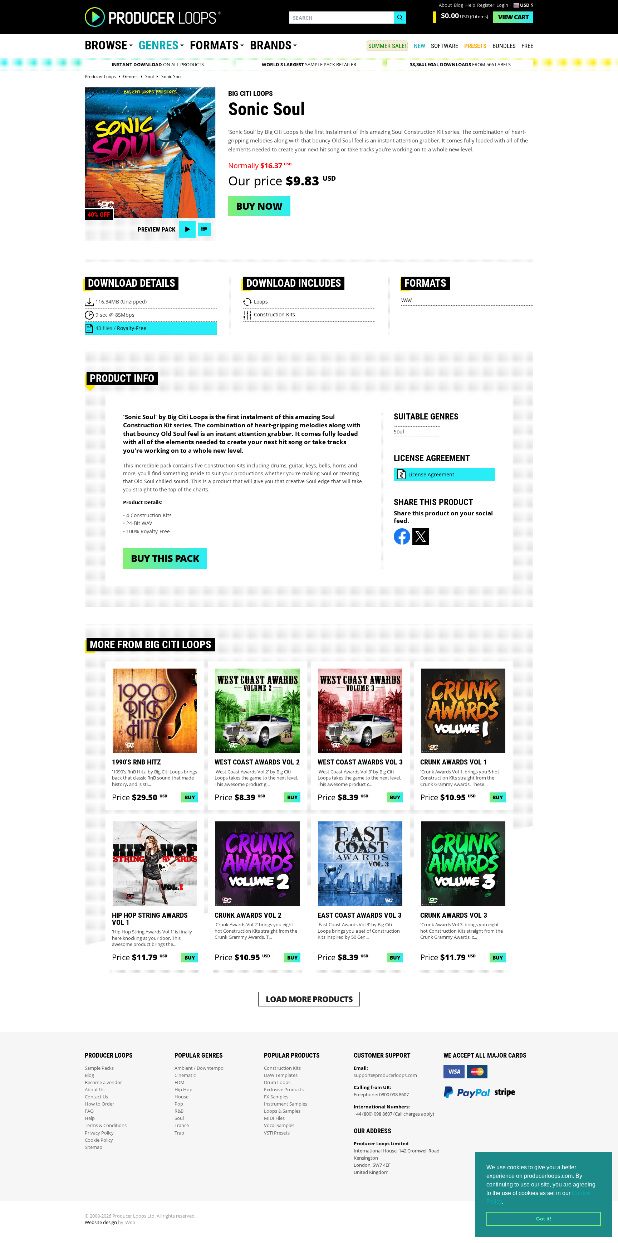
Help (470, 5)
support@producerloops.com (385, 1075)
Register (485, 5)
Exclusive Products (284, 1090)
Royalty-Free (131, 328)
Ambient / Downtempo (199, 1068)
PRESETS (475, 45)
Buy (190, 797)
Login (502, 5)
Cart (513, 17)
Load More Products (309, 999)
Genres (158, 45)
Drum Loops (277, 1082)
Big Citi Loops (250, 93)
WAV (406, 300)
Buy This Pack (165, 558)
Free (527, 45)
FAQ (89, 1111)
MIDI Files (274, 1118)
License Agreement (431, 474)
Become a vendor (103, 1082)
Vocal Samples (279, 1125)
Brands (270, 45)
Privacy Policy (99, 1133)
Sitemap (93, 1147)
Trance (182, 1125)
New (419, 45)
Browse (106, 45)
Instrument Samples (285, 1104)
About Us (94, 1090)
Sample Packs (99, 1068)
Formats (214, 45)
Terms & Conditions (106, 1125)
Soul (399, 431)
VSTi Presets (277, 1133)
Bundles (504, 45)
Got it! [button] (543, 1219)
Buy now (259, 206)
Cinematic (185, 1075)
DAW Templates (281, 1075)
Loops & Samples (282, 1111)
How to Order (99, 1104)
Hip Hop (183, 1090)
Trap (179, 1133)
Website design (101, 1222)
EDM (180, 1082)
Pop (179, 1104)
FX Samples (276, 1097)
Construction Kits (282, 1068)
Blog (458, 5)
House (181, 1097)
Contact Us (96, 1097)
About (445, 5)
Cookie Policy (99, 1140)
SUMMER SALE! (387, 45)
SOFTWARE (444, 45)
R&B (179, 1111)
